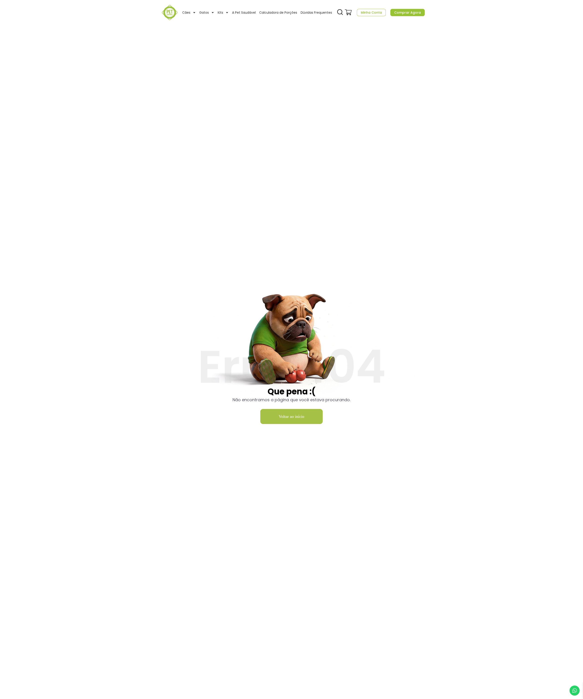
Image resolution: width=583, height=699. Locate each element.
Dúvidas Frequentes (316, 12)
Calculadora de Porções (278, 12)
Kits (220, 12)
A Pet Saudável (244, 12)
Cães (186, 12)
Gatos (204, 12)
